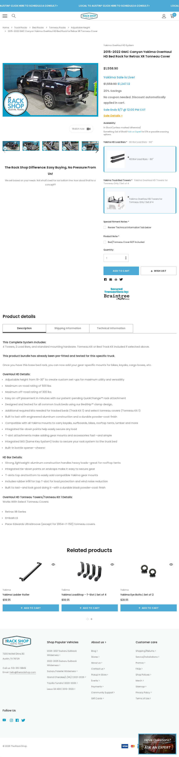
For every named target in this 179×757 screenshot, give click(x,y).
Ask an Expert (134, 131)
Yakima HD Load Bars (128, 142)
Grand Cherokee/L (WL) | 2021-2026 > (66, 677)
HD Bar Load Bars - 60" (141, 159)
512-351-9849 (18, 668)
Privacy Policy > (144, 692)
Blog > (94, 650)
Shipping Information (67, 328)
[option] (50, 90)
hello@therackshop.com (23, 672)
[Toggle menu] (5, 16)
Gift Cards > (97, 698)
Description (24, 328)
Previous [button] (4, 150)
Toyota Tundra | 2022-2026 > (62, 683)
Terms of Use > (143, 698)
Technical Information (111, 328)
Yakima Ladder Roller (16, 594)
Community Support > (103, 692)
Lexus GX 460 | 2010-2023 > (61, 689)
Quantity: (108, 249)
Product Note (111, 236)
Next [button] (97, 150)
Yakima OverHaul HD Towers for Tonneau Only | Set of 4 (145, 200)
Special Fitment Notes (116, 221)
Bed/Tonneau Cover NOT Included (126, 242)
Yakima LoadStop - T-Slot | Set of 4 (84, 594)
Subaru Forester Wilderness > (62, 671)
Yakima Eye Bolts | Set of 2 (137, 594)
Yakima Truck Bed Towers (135, 182)
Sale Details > (113, 116)
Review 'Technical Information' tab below (129, 227)
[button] (88, 619)
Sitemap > (141, 686)
